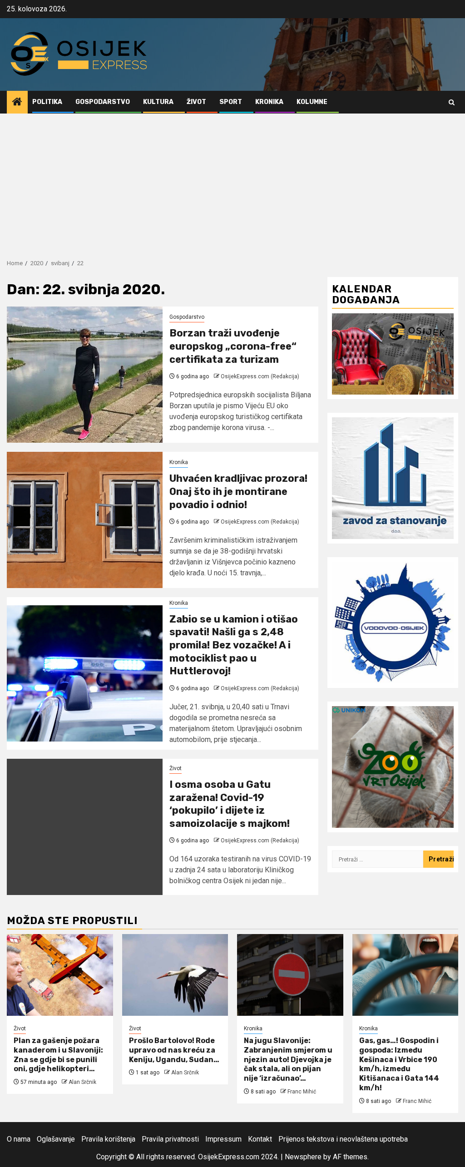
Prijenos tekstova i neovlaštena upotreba (343, 1139)
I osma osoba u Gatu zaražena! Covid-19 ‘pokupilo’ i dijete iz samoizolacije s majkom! (229, 804)
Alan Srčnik (82, 1082)
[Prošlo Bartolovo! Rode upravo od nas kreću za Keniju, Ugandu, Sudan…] (175, 975)
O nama (18, 1139)
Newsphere (303, 1156)
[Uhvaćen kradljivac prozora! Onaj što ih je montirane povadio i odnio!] (85, 520)
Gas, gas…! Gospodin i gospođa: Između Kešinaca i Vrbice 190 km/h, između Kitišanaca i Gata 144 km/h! (399, 1064)
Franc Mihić (301, 1091)
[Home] (17, 102)
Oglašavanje (56, 1139)
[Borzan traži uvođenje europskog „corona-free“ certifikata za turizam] (85, 375)
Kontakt (260, 1139)
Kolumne (312, 102)
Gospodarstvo (102, 102)
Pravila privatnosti (170, 1139)
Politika (47, 102)
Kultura (158, 102)
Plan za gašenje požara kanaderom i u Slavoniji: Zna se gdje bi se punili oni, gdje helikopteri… (58, 1054)
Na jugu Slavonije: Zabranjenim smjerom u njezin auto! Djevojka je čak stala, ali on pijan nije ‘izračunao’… (288, 1059)
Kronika (269, 102)
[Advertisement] (232, 181)
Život (196, 102)
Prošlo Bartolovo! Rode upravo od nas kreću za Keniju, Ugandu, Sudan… (174, 1050)
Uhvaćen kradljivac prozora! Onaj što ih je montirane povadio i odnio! (238, 491)
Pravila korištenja (108, 1139)
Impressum (223, 1139)
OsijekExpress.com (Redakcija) (260, 376)
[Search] (451, 102)
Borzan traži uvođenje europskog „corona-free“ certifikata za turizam (233, 346)
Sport (230, 102)
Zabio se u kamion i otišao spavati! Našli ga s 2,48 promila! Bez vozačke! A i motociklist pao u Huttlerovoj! (233, 645)
